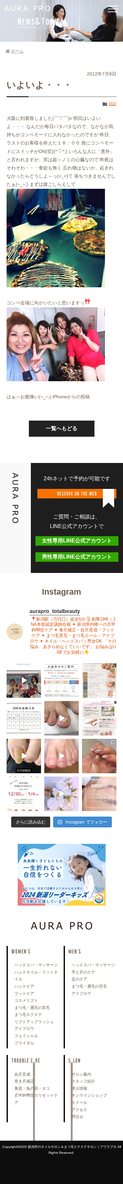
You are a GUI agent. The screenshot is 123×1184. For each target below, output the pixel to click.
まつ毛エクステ (28, 1014)
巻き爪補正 (24, 1081)
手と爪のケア (83, 972)
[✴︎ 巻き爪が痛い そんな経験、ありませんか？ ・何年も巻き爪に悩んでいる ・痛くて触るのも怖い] (61, 718)
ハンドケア (24, 986)
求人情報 (79, 1088)
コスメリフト (26, 1000)
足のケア (79, 979)
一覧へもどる (61, 428)
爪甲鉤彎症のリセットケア (36, 1099)
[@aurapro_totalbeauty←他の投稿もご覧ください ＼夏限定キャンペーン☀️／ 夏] (99, 680)
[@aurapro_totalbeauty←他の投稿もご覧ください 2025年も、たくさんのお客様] (24, 794)
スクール (79, 1102)
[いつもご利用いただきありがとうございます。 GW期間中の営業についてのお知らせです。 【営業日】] (24, 718)
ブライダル (24, 1043)
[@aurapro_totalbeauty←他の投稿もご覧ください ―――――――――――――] (99, 794)
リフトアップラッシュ (34, 1022)
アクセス (79, 1109)
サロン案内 (81, 1074)
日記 (112, 103)
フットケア (24, 993)
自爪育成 (22, 1074)
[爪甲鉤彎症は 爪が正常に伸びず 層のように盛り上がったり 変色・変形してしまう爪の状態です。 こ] (24, 756)
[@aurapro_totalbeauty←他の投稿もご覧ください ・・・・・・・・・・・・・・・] (99, 718)
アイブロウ (24, 1028)
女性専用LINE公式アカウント (77, 540)
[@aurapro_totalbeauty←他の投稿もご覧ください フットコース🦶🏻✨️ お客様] (61, 756)
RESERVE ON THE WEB (77, 493)
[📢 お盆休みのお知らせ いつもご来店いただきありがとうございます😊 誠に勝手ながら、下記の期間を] (61, 680)
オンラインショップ (89, 1095)
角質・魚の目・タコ (32, 1088)
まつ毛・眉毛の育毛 (32, 1007)
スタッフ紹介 (83, 1081)
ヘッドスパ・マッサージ (36, 965)
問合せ (77, 1116)
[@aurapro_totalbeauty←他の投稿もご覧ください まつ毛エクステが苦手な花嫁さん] (61, 794)
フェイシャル (26, 1036)
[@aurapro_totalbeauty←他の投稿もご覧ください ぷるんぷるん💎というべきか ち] (99, 756)
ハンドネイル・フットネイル (36, 976)
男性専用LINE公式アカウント (77, 556)
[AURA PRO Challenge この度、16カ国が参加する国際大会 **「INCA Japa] (24, 680)
